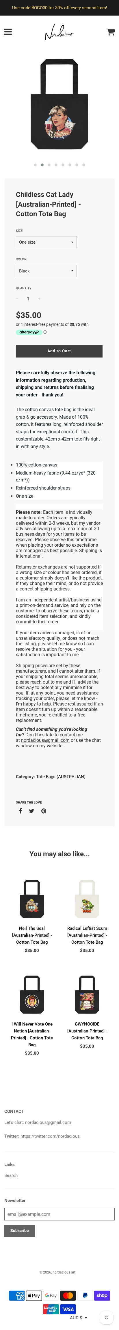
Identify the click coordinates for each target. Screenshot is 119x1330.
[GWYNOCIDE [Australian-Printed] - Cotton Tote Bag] (87, 994)
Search (11, 1175)
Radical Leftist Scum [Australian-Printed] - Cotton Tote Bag (87, 935)
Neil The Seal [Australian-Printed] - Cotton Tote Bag (32, 935)
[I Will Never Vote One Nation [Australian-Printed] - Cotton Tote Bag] (32, 994)
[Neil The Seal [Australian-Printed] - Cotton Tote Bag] (32, 899)
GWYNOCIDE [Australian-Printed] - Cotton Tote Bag (87, 1031)
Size (19, 231)
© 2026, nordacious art (57, 1272)
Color (21, 259)
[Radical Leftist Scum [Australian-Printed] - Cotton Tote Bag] (87, 899)
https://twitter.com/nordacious (50, 1136)
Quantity (23, 288)
